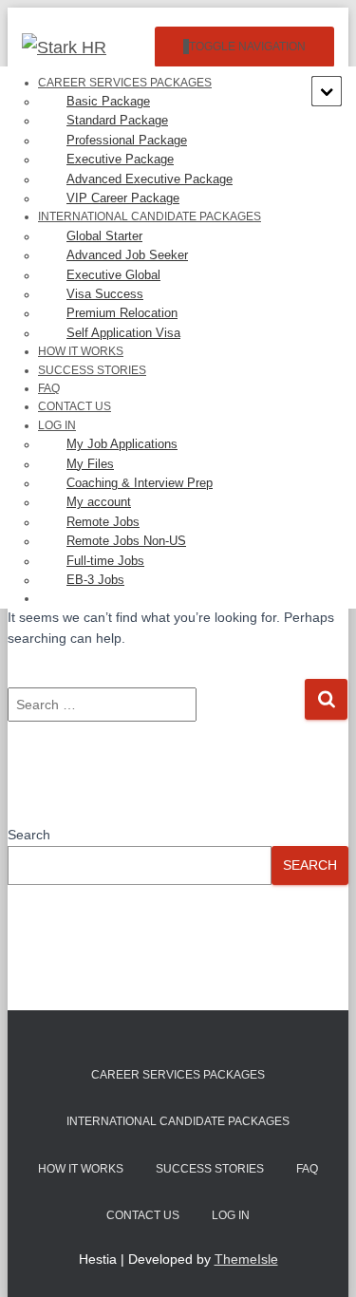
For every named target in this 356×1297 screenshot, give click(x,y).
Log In (231, 1215)
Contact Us (142, 1215)
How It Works (80, 1168)
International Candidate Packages (178, 1121)
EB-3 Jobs (95, 580)
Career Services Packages (178, 1074)
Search (29, 834)
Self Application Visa (123, 333)
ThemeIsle (246, 1259)
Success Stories (92, 370)
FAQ (307, 1168)
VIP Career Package (122, 198)
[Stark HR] (71, 47)
